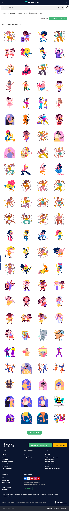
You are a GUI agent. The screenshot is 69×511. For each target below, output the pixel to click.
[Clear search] (58, 8)
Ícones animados (22, 13)
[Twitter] (28, 478)
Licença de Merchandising (52, 468)
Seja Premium (60, 445)
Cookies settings (7, 496)
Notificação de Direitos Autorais (49, 494)
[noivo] (10, 86)
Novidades (5, 489)
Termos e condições (7, 494)
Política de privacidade (21, 494)
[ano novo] (59, 103)
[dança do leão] (26, 153)
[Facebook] (25, 478)
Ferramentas (28, 451)
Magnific (49, 508)
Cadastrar (28, 488)
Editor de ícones (49, 461)
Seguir (47, 466)
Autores (4, 454)
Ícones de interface (35, 13)
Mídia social (28, 474)
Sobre (3, 478)
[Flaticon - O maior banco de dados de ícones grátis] (32, 2)
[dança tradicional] (43, 352)
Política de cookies (33, 494)
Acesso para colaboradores (40, 445)
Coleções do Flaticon (51, 464)
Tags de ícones (6, 466)
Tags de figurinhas (7, 468)
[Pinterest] (32, 478)
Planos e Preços (6, 487)
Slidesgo (63, 508)
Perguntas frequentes (51, 457)
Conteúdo (5, 451)
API (25, 454)
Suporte (47, 454)
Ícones (4, 13)
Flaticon (56, 508)
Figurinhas (11, 13)
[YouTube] (38, 478)
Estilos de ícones (50, 459)
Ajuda (47, 451)
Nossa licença (6, 482)
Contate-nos (5, 480)
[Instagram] (35, 478)
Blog (3, 485)
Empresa (5, 474)
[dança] (10, 36)
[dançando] (43, 335)
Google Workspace (29, 457)
